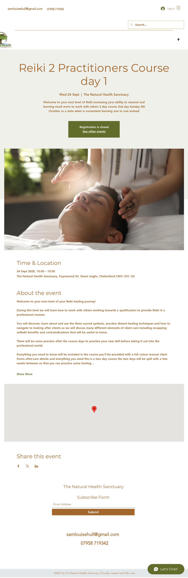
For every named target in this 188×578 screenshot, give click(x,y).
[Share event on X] (27, 466)
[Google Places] (178, 40)
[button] (178, 8)
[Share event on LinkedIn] (36, 466)
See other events (94, 131)
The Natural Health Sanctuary (93, 486)
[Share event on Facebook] (18, 466)
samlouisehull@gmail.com (25, 8)
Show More (24, 374)
